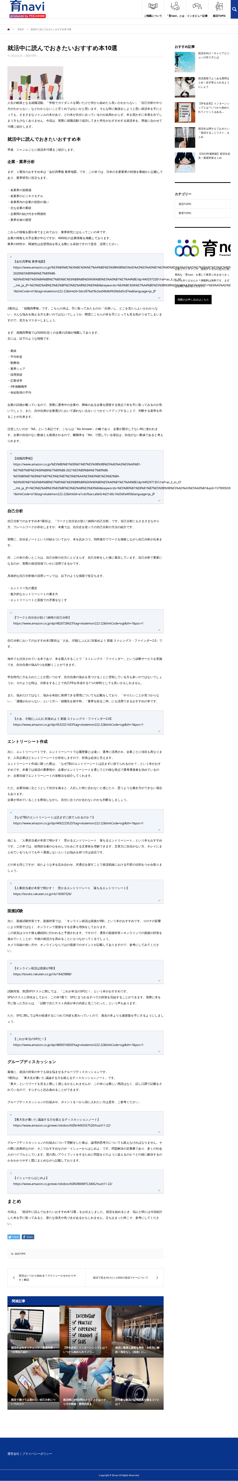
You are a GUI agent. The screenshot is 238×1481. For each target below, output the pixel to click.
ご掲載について (153, 15)
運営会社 (13, 1454)
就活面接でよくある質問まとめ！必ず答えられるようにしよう (213, 82)
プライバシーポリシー (37, 1454)
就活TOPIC (219, 15)
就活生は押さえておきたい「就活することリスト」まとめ (213, 133)
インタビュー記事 (197, 15)
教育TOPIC (185, 213)
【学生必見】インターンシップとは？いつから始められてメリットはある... (213, 108)
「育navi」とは (175, 15)
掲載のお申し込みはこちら (193, 299)
